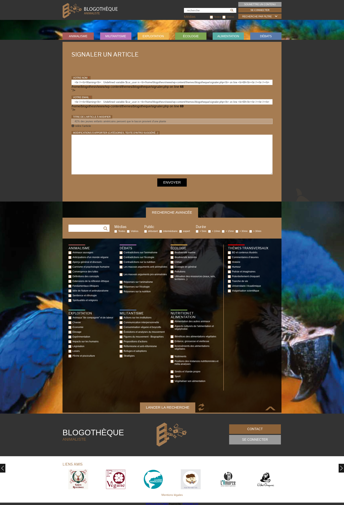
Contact (255, 429)
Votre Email (82, 97)
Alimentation (228, 36)
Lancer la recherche (167, 407)
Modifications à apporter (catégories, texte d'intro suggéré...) (115, 132)
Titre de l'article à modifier (92, 116)
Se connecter (260, 10)
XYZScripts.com (190, 504)
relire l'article (82, 125)
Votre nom (81, 77)
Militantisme (115, 36)
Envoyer (172, 182)
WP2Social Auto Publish (157, 504)
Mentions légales (172, 494)
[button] (341, 468)
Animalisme (78, 36)
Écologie (191, 36)
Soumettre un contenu (260, 4)
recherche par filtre (257, 16)
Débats (266, 36)
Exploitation (153, 36)
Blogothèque (93, 434)
